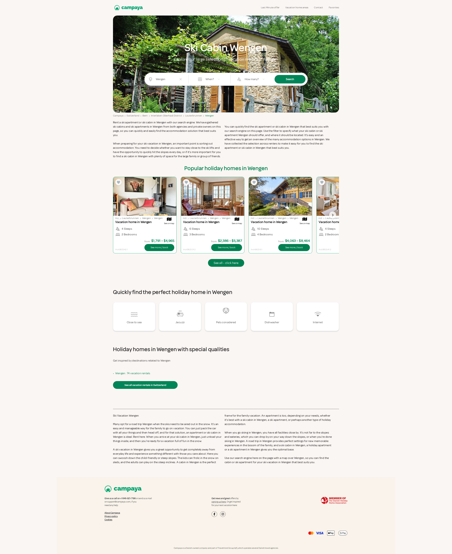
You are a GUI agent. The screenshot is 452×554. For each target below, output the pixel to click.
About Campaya (112, 512)
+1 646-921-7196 (128, 498)
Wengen (209, 115)
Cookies (108, 519)
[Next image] (332, 215)
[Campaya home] (128, 7)
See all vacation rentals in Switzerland (145, 385)
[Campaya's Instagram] (223, 514)
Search (290, 79)
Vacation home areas (296, 7)
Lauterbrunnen (193, 115)
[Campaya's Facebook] (214, 514)
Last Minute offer (270, 7)
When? (210, 79)
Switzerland (133, 115)
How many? (252, 79)
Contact (318, 7)
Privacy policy (111, 516)
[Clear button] (180, 79)
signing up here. (219, 501)
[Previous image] (119, 215)
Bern (145, 115)
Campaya (118, 115)
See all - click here (226, 263)
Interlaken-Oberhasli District (166, 115)
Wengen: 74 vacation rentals (132, 373)
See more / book (159, 247)
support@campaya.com (118, 501)
